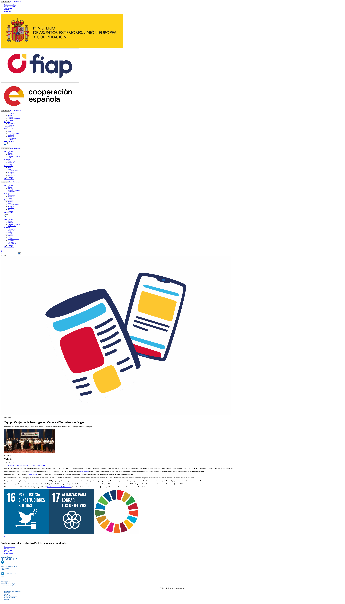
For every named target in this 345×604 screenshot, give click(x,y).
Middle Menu (4, 182)
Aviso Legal (7, 594)
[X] (17, 559)
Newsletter (11, 136)
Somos (10, 115)
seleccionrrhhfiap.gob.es (8, 583)
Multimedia (11, 135)
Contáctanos (6, 557)
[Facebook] (14, 559)
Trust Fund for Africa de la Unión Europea (59, 487)
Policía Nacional (33, 474)
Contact (6, 552)
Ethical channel (8, 553)
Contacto (6, 9)
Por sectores (11, 123)
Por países (11, 125)
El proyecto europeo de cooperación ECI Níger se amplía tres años (27, 465)
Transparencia (8, 126)
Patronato (10, 117)
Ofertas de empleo (9, 6)
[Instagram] (7, 559)
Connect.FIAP (8, 8)
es (1, 251)
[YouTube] (10, 559)
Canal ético (7, 11)
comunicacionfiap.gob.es (8, 585)
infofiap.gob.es (5, 581)
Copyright (7, 592)
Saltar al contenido (15, 1)
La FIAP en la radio (13, 133)
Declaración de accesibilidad (12, 591)
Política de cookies (9, 597)
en (1, 250)
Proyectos (7, 122)
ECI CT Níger (84, 471)
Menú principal (5, 1)
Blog (9, 131)
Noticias (10, 130)
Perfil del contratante (10, 5)
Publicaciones (12, 138)
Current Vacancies (9, 548)
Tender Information (9, 547)
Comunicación (8, 128)
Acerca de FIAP (9, 114)
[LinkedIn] (3, 559)
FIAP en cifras (12, 120)
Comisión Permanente (14, 118)
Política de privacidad (10, 596)
